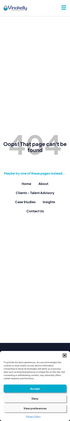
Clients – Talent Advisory (35, 193)
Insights (49, 202)
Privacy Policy (33, 416)
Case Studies (25, 202)
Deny (35, 398)
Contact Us (35, 211)
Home (26, 184)
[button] (64, 355)
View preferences (35, 408)
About (43, 184)
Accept (35, 388)
